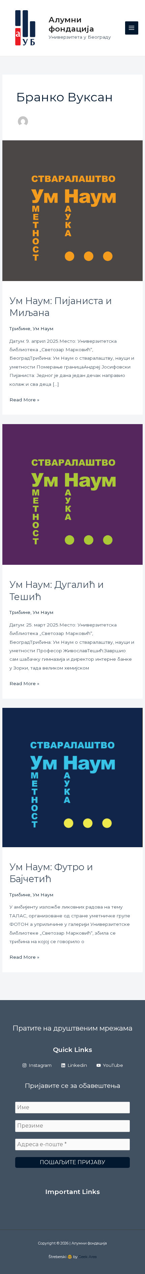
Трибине (19, 328)
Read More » (24, 400)
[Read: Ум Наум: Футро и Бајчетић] (72, 777)
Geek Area (88, 1256)
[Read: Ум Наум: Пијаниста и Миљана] (72, 210)
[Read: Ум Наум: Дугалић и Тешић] (72, 494)
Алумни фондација (71, 24)
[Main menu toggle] (131, 28)
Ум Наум (43, 328)
